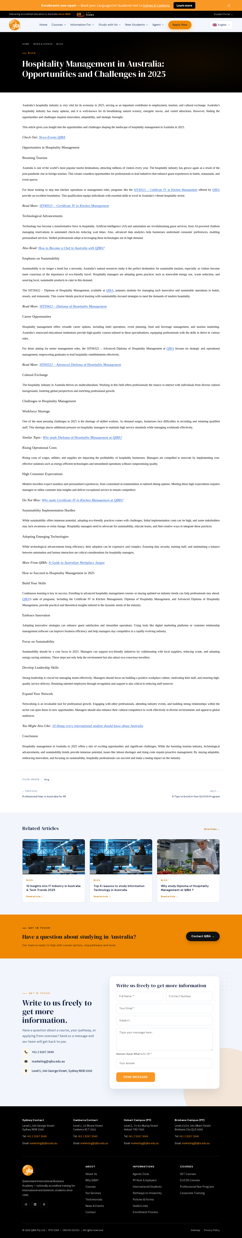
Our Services (93, 1193)
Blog (59, 43)
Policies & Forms (143, 1199)
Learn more (184, 5)
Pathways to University (147, 1193)
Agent (156, 25)
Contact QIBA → (202, 936)
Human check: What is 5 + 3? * (134, 1054)
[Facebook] (44, 1204)
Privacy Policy (212, 1230)
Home (43, 25)
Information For (80, 25)
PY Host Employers (145, 1180)
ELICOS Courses (190, 1180)
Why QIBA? (92, 1180)
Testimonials (93, 1199)
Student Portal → (223, 14)
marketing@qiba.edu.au (48, 1061)
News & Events (43, 43)
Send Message (135, 1077)
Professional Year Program (197, 1186)
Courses (57, 25)
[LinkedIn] (35, 1204)
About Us (91, 1174)
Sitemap (195, 1230)
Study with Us (108, 25)
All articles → (212, 829)
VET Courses (188, 1174)
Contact (90, 1212)
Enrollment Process (145, 1212)
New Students (135, 25)
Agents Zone (141, 1174)
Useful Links (140, 1206)
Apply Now (179, 25)
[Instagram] (25, 1204)
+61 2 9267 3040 (43, 1052)
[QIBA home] (15, 24)
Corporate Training (192, 1193)
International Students (147, 1186)
